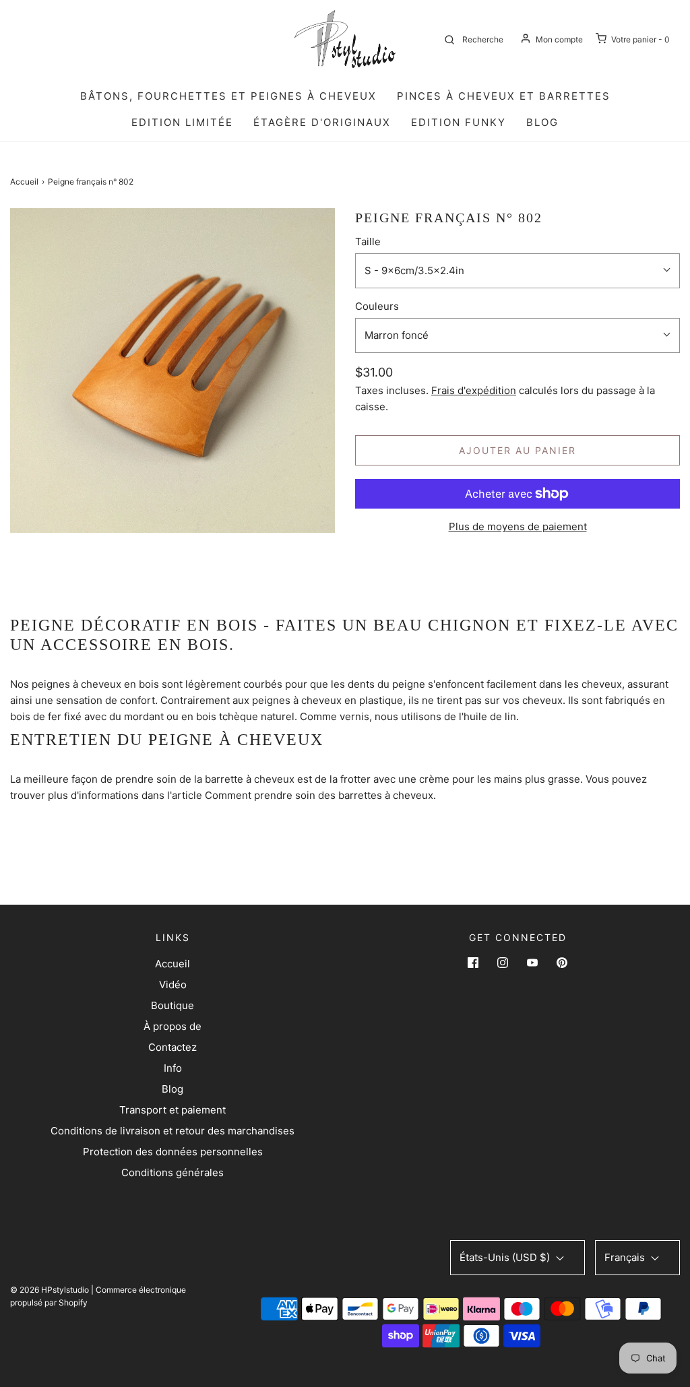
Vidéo (173, 984)
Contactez (172, 1047)
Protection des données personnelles (173, 1151)
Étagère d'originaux (322, 122)
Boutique (172, 1005)
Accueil (24, 181)
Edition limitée (182, 122)
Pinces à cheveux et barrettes (503, 96)
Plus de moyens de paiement (518, 526)
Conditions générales (172, 1172)
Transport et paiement (172, 1109)
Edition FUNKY (458, 122)
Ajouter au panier (517, 450)
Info (173, 1068)
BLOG (542, 122)
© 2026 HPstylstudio (49, 1290)
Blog (172, 1089)
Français (626, 1257)
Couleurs (377, 306)
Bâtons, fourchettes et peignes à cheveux (228, 96)
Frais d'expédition (473, 390)
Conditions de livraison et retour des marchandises (172, 1130)
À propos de (172, 1026)
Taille (368, 241)
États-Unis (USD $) (506, 1257)
